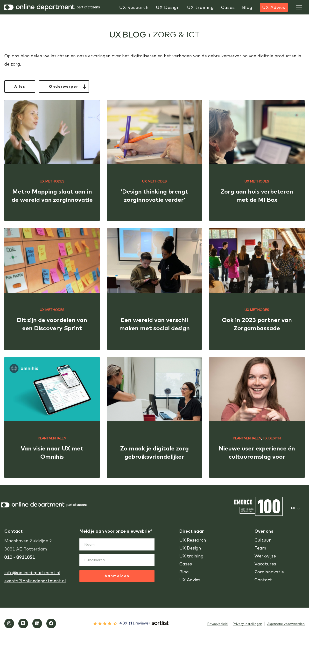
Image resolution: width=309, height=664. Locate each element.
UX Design (272, 438)
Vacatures (265, 564)
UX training (191, 556)
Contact (263, 580)
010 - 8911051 (19, 557)
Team (260, 548)
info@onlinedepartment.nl (32, 572)
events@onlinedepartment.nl (35, 581)
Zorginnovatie (269, 572)
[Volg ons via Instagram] (9, 623)
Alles (19, 86)
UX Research (192, 540)
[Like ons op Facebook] (51, 623)
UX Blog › (131, 34)
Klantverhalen (52, 438)
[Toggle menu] (299, 7)
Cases (185, 564)
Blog (184, 572)
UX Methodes (52, 181)
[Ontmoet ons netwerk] (37, 623)
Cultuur (262, 540)
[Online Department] (52, 7)
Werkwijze (265, 556)
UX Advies (189, 580)
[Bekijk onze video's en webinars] (23, 623)
